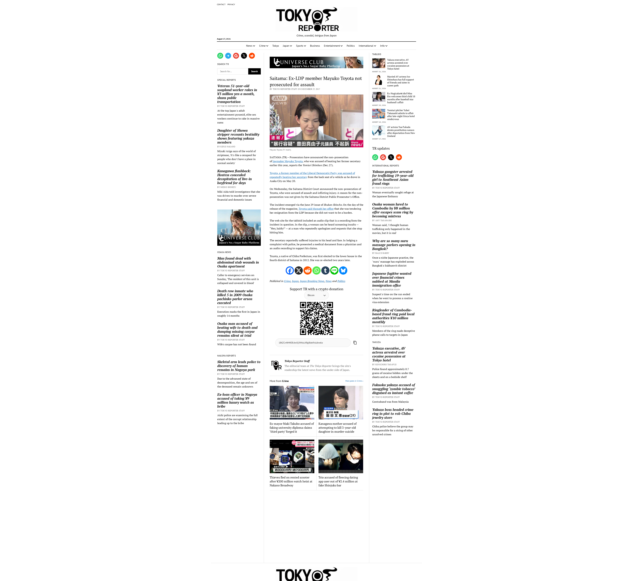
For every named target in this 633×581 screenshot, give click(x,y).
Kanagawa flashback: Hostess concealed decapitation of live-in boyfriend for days (234, 177)
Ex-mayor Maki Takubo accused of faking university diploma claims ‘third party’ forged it (292, 427)
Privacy (231, 4)
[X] (299, 270)
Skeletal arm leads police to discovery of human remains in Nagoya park (238, 366)
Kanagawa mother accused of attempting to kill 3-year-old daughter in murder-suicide (337, 427)
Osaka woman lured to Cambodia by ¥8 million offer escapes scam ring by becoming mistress (392, 210)
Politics (351, 45)
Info (382, 45)
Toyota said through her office (316, 208)
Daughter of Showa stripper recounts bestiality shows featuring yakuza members (238, 136)
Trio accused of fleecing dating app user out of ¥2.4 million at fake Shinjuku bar (338, 481)
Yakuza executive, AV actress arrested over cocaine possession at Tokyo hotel (398, 64)
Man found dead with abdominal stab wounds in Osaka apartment (238, 262)
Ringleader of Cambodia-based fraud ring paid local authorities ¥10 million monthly (393, 316)
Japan (286, 45)
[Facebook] (290, 270)
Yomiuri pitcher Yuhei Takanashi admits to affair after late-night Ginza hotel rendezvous (401, 115)
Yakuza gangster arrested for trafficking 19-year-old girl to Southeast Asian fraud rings (392, 177)
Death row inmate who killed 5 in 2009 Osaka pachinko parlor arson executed (235, 297)
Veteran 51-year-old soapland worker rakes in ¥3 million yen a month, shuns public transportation (237, 94)
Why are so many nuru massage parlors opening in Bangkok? (393, 245)
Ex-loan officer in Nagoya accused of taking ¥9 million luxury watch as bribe (237, 400)
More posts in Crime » (354, 381)
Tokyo (275, 45)
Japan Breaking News (312, 281)
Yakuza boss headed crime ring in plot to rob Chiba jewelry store (392, 413)
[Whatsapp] (316, 270)
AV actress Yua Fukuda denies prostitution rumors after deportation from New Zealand (401, 131)
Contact (221, 4)
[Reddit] (307, 270)
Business (315, 45)
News (249, 45)
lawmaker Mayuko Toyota (288, 161)
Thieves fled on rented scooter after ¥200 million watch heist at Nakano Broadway (291, 481)
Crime (262, 45)
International (366, 45)
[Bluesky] (343, 270)
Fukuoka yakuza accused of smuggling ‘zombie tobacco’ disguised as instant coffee (393, 389)
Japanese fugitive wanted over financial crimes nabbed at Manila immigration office (391, 279)
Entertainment (332, 45)
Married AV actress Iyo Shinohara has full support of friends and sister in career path (400, 81)
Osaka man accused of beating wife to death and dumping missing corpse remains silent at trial (237, 329)
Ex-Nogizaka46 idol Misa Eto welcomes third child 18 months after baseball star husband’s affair (401, 98)
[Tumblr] (325, 270)
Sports (299, 45)
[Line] (334, 270)
